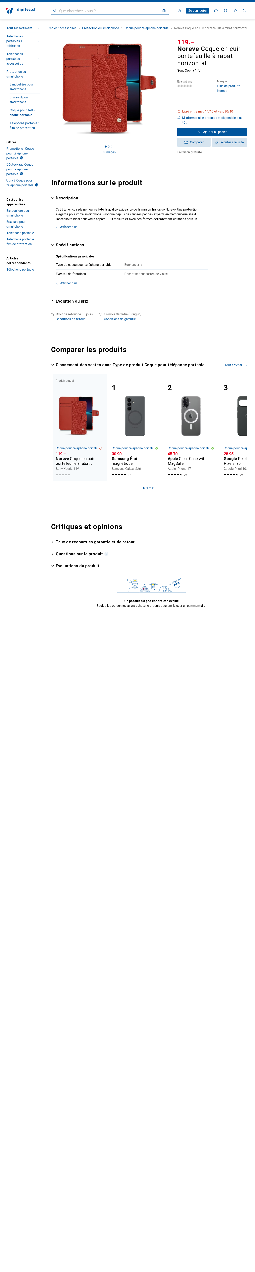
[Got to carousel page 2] (109, 147)
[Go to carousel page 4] (153, 488)
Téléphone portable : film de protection (24, 125)
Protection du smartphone (16, 74)
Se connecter (197, 11)
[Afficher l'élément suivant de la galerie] (169, 89)
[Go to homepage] (21, 11)
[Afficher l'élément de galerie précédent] (50, 89)
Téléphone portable (20, 233)
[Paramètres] (179, 11)
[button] (212, 111)
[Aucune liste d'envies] (235, 11)
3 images (109, 152)
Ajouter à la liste (232, 142)
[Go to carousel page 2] (147, 488)
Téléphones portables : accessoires (14, 58)
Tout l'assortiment (19, 28)
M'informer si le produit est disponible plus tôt (212, 120)
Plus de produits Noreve (228, 86)
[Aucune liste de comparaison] (225, 11)
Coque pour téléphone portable (22, 112)
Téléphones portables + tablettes (14, 41)
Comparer (197, 142)
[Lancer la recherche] (55, 11)
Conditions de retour (70, 319)
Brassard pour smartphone (19, 99)
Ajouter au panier (215, 132)
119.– (186, 42)
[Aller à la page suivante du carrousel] (240, 427)
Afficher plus (68, 227)
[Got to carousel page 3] (112, 147)
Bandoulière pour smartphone (21, 87)
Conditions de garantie (120, 319)
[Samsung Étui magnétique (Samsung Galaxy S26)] (135, 427)
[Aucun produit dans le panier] (244, 11)
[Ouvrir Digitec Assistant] (216, 11)
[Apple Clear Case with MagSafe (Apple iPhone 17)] (191, 427)
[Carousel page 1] (106, 147)
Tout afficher (233, 365)
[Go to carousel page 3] (150, 488)
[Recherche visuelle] (164, 11)
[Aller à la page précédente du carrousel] (58, 427)
